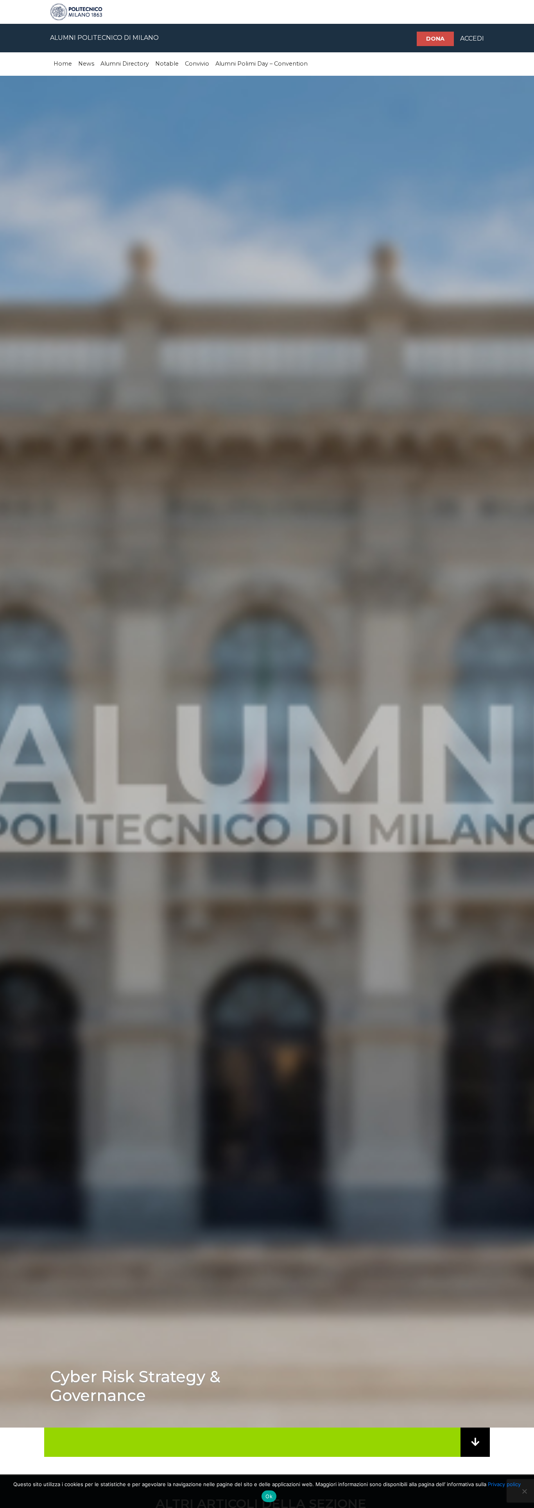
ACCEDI (472, 38)
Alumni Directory (124, 63)
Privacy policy (504, 1484)
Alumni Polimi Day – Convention (261, 63)
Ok (268, 1496)
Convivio (197, 63)
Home (63, 63)
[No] (524, 1491)
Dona (435, 38)
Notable (167, 63)
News (86, 63)
